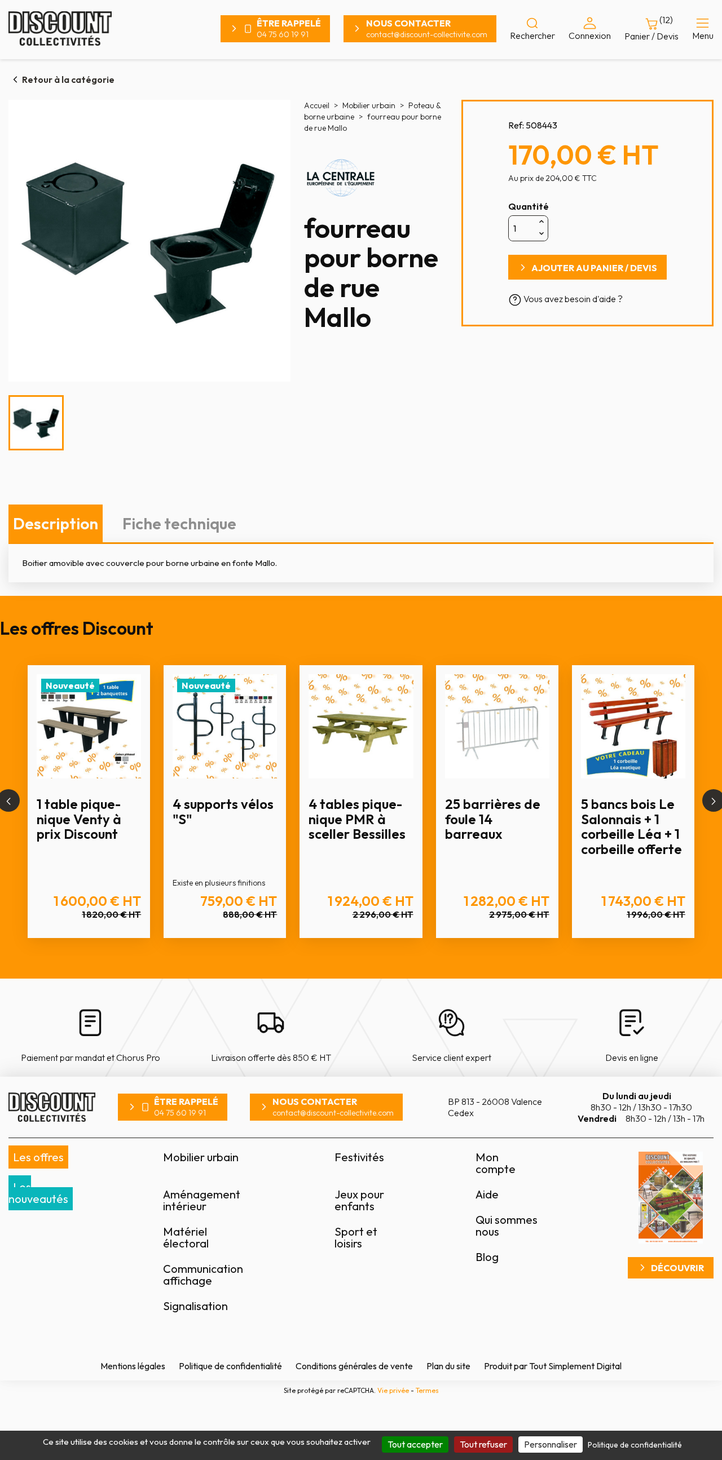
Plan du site (448, 1365)
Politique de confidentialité (230, 1365)
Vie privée (393, 1390)
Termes (427, 1390)
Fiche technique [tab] (179, 523)
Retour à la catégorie (68, 79)
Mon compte (496, 1163)
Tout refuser (483, 1444)
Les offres (38, 1157)
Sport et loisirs (355, 1237)
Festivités (359, 1157)
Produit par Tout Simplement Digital (553, 1365)
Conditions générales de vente (354, 1365)
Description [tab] (55, 523)
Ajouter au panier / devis (594, 267)
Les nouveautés (38, 1193)
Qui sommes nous (507, 1225)
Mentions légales (132, 1365)
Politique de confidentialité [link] (635, 1445)
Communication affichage (203, 1275)
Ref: (516, 125)
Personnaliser (550, 1444)
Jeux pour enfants (359, 1200)
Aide (487, 1194)
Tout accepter (415, 1444)
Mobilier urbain (201, 1157)
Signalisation (195, 1306)
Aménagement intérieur (201, 1200)
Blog (487, 1257)
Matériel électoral (186, 1237)
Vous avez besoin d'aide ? (572, 298)
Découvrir (677, 1267)
